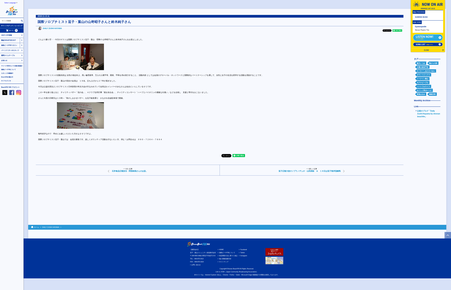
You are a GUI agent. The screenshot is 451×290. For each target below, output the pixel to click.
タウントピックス (423, 75)
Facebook (243, 249)
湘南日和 (432, 94)
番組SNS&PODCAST (8, 40)
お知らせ (4, 60)
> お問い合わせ (195, 265)
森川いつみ (421, 63)
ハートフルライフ (423, 86)
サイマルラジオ (6, 81)
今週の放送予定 (422, 67)
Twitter (242, 252)
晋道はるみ (421, 94)
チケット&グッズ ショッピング (11, 26)
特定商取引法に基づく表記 (228, 256)
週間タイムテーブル (8, 55)
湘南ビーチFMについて (8, 69)
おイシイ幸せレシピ (424, 90)
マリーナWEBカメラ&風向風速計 (11, 66)
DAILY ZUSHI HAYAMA (52, 28)
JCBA (223, 272)
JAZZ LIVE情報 (6, 35)
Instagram (243, 256)
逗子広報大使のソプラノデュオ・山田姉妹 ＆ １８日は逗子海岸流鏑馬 (310, 171)
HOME (221, 249)
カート (13, 30)
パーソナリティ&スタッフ (10, 50)
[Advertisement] (106, 195)
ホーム (36, 227)
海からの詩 (433, 63)
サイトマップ (223, 262)
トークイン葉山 (422, 79)
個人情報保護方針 (225, 259)
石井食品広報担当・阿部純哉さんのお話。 (130, 171)
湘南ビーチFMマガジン (9, 45)
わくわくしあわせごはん (426, 71)
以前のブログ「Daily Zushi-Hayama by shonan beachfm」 (428, 114)
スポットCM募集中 (7, 73)
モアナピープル (422, 82)
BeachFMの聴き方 (7, 77)
